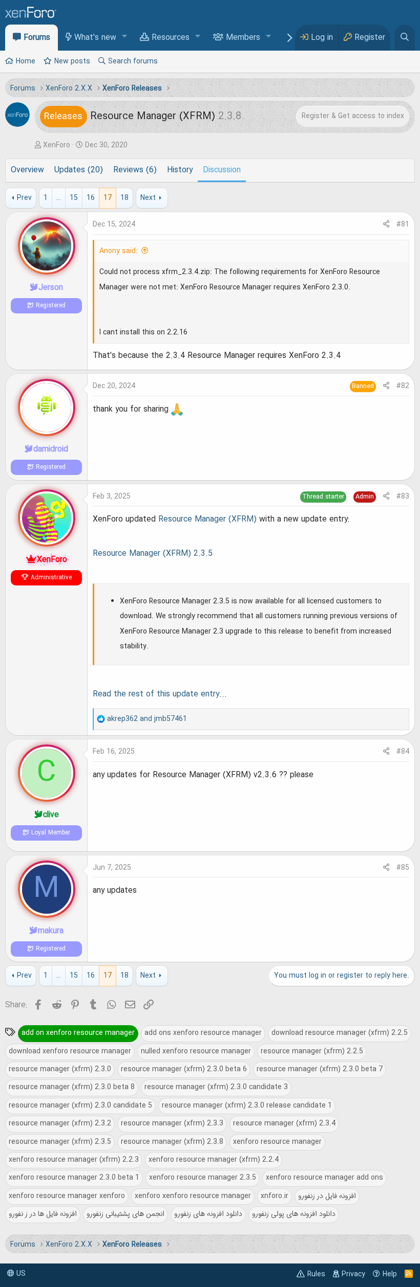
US (20, 1273)
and (147, 719)
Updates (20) (78, 170)
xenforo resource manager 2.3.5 (202, 1177)
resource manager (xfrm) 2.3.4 (284, 1123)
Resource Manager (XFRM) (207, 519)
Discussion (222, 170)
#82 (402, 386)
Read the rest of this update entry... (160, 694)
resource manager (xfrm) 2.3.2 (60, 1123)
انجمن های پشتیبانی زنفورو (125, 1214)
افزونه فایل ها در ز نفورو (43, 1214)
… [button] (58, 198)
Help (390, 1274)
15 (74, 198)
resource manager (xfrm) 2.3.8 (172, 1141)
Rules (316, 1274)
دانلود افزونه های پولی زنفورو (293, 1214)
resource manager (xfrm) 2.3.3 (172, 1123)
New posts (72, 61)
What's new (95, 38)
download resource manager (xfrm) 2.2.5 (339, 1032)
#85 (402, 867)
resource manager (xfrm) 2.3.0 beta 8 (72, 1087)
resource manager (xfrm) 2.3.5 (60, 1141)
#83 (402, 496)
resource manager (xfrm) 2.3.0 (60, 1069)
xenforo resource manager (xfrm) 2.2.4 (214, 1159)
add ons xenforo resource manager (203, 1032)
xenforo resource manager (277, 1141)
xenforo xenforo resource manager (193, 1196)
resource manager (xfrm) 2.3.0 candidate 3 (216, 1087)
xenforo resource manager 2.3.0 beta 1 (74, 1177)
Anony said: (118, 251)
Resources (171, 38)
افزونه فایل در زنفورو (327, 1196)
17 (107, 198)
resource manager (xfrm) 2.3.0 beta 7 (320, 1069)
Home (25, 61)
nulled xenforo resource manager (196, 1051)
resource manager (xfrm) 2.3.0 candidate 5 (80, 1105)
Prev (24, 198)
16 (91, 198)
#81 (402, 224)
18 (124, 198)
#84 (402, 751)
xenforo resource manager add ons (324, 1177)
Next (148, 198)
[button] (124, 37)
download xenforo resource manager (70, 1051)
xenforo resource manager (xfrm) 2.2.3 (74, 1159)
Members (243, 38)
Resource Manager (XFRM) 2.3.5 (153, 554)
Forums (37, 38)
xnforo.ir (274, 1196)
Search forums (133, 61)
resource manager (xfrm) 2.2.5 (312, 1051)
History (180, 170)
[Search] (404, 38)
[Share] (386, 225)
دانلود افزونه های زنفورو (208, 1214)
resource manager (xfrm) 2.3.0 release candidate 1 (247, 1105)
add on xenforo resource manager (78, 1032)
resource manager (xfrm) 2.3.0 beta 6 (184, 1069)
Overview (27, 170)
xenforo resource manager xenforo (67, 1196)
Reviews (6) (135, 170)
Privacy (353, 1274)
